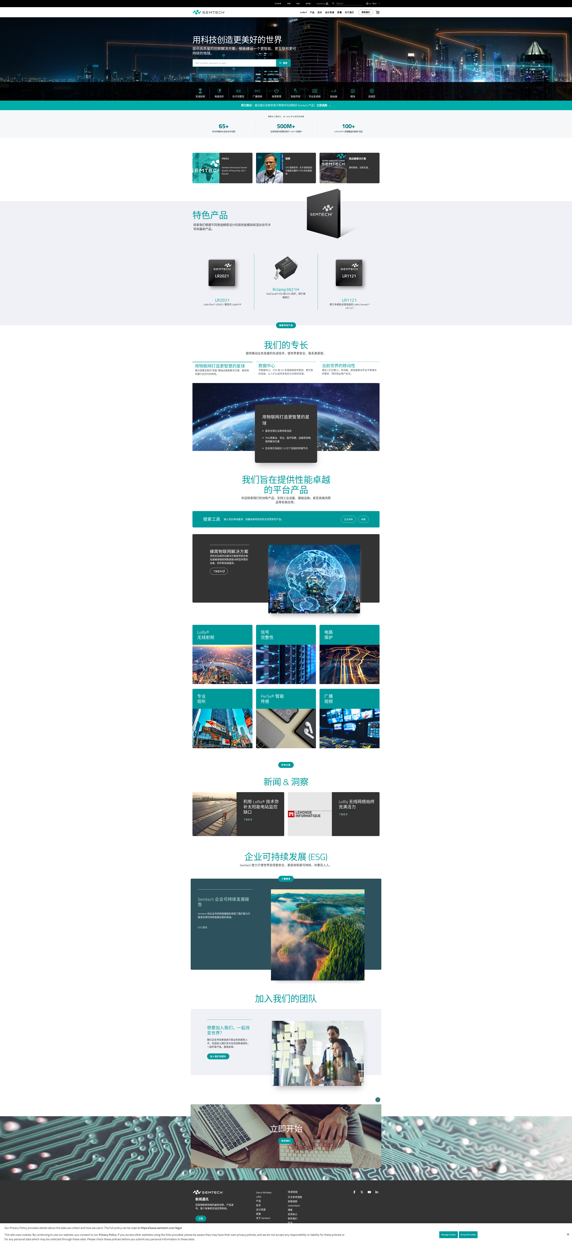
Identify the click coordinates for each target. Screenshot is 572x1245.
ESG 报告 (202, 927)
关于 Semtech (263, 1218)
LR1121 (349, 300)
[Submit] (332, 3)
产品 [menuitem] (312, 12)
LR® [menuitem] (303, 12)
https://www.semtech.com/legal (161, 1227)
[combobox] (349, 3)
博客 (290, 1210)
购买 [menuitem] (298, 4)
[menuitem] (327, 4)
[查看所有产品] (286, 312)
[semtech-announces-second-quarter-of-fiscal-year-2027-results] (205, 167)
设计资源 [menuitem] (329, 12)
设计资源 (261, 1209)
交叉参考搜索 (295, 1197)
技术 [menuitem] (320, 12)
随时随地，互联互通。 (359, 167)
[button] (568, 1234)
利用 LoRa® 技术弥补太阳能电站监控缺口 (261, 807)
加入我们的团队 (218, 1056)
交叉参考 (348, 519)
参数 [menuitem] (289, 4)
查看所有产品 (286, 325)
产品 (258, 1201)
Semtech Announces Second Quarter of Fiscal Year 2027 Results (234, 170)
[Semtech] (211, 1195)
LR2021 (222, 300)
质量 (258, 1214)
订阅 (201, 1218)
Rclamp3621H (286, 289)
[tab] (222, 369)
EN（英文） (373, 4)
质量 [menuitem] (339, 12)
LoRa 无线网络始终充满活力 (357, 804)
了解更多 (217, 571)
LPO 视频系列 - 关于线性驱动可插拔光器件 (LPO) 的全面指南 (298, 170)
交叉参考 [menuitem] (278, 4)
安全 (290, 1223)
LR (258, 1196)
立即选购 (322, 105)
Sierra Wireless (263, 1192)
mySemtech (294, 1205)
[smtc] (208, 12)
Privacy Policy (107, 1234)
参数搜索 (292, 1201)
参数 (363, 519)
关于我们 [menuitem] (349, 12)
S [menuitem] (321, 4)
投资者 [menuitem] (308, 4)
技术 (258, 1205)
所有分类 (286, 764)
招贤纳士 (292, 1214)
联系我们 (366, 12)
